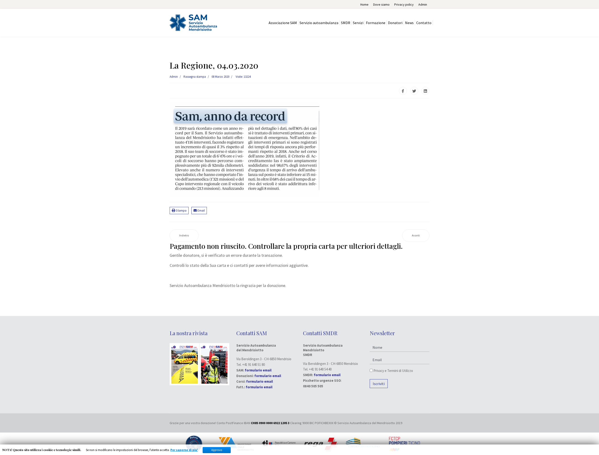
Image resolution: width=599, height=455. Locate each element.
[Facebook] (403, 91)
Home (364, 4)
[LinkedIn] (425, 91)
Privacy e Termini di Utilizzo (393, 370)
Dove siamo (381, 4)
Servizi (358, 22)
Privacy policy (404, 4)
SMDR (345, 22)
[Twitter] (414, 91)
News (409, 22)
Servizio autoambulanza (319, 22)
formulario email (267, 376)
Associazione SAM (283, 22)
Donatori (395, 22)
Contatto (423, 22)
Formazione (375, 22)
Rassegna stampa (194, 77)
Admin (422, 4)
